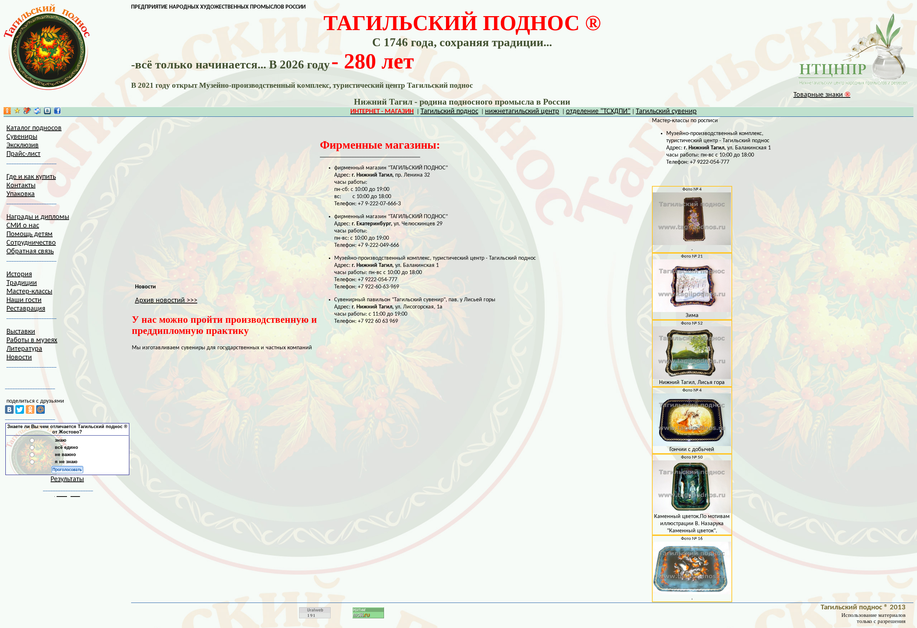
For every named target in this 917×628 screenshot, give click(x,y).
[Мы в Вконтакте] (47, 112)
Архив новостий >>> (166, 300)
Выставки (20, 331)
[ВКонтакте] (9, 409)
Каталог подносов (34, 128)
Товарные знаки (821, 95)
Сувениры (21, 136)
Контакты (20, 185)
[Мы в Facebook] (57, 112)
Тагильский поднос (449, 111)
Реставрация (25, 308)
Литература (24, 349)
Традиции (21, 283)
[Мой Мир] (40, 409)
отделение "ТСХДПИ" (598, 111)
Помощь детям (29, 234)
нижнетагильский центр (522, 111)
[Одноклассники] (30, 409)
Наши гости (24, 300)
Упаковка (20, 194)
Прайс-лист (23, 154)
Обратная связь (30, 251)
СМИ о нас (22, 225)
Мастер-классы (29, 291)
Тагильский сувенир (666, 111)
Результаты (67, 479)
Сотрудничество (31, 242)
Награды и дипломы (37, 217)
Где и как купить (31, 177)
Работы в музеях (31, 340)
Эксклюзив (22, 145)
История (19, 274)
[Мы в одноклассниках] (7, 112)
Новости (19, 357)
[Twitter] (19, 409)
